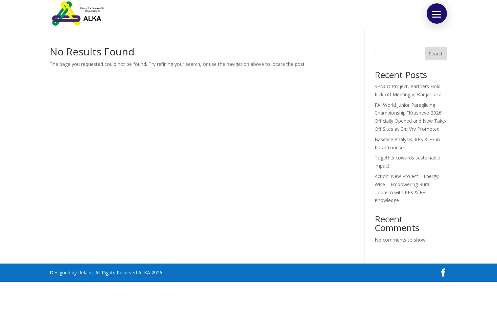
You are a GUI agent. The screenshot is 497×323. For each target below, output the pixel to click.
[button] (437, 13)
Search (436, 53)
